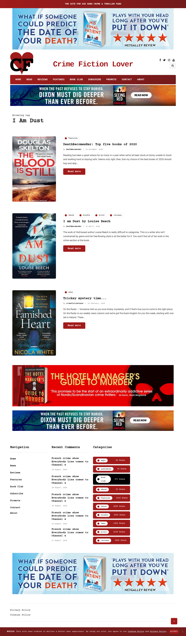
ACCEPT (174, 631)
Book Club (76, 79)
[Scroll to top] (174, 621)
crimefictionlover (75, 303)
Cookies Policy (20, 615)
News (29, 79)
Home (18, 79)
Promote (111, 79)
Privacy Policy (20, 610)
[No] (182, 631)
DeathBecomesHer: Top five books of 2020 (100, 144)
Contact (127, 79)
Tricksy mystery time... (85, 298)
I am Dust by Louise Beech (86, 221)
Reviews (42, 79)
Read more (74, 171)
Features (59, 79)
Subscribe (94, 79)
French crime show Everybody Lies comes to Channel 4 (70, 461)
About (140, 79)
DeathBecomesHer (74, 149)
